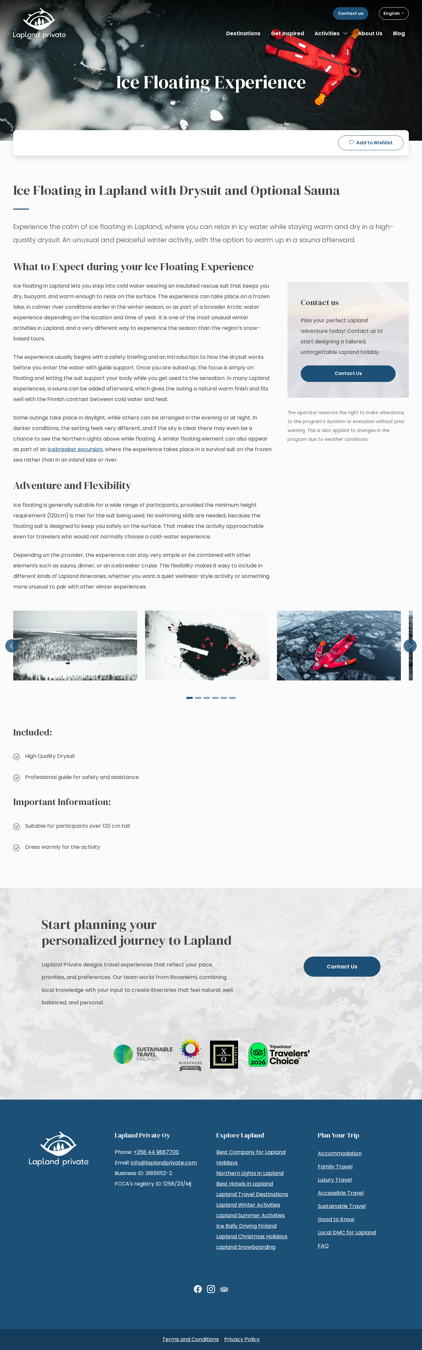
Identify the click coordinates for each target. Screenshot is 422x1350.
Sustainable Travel (342, 1206)
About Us (370, 33)
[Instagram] (211, 1289)
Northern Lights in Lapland (250, 1173)
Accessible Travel (341, 1193)
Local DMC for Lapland (347, 1232)
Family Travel (335, 1166)
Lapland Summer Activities (250, 1215)
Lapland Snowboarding (245, 1247)
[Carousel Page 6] (232, 698)
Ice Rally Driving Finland (246, 1226)
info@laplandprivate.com (164, 1162)
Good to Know (336, 1219)
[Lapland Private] (39, 23)
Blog (399, 33)
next (410, 645)
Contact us (350, 13)
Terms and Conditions (190, 1339)
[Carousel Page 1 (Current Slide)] (189, 698)
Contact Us (348, 373)
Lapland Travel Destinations (252, 1194)
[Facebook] (198, 1289)
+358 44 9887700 (156, 1152)
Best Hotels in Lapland (244, 1184)
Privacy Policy (242, 1339)
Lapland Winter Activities (248, 1205)
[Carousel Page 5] (224, 698)
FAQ (323, 1245)
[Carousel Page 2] (198, 698)
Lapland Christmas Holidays (251, 1236)
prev (11, 645)
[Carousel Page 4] (215, 698)
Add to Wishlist (374, 143)
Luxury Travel (335, 1180)
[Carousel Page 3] (206, 698)
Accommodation (340, 1153)
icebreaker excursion (75, 449)
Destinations (243, 33)
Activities (327, 33)
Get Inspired (287, 33)
